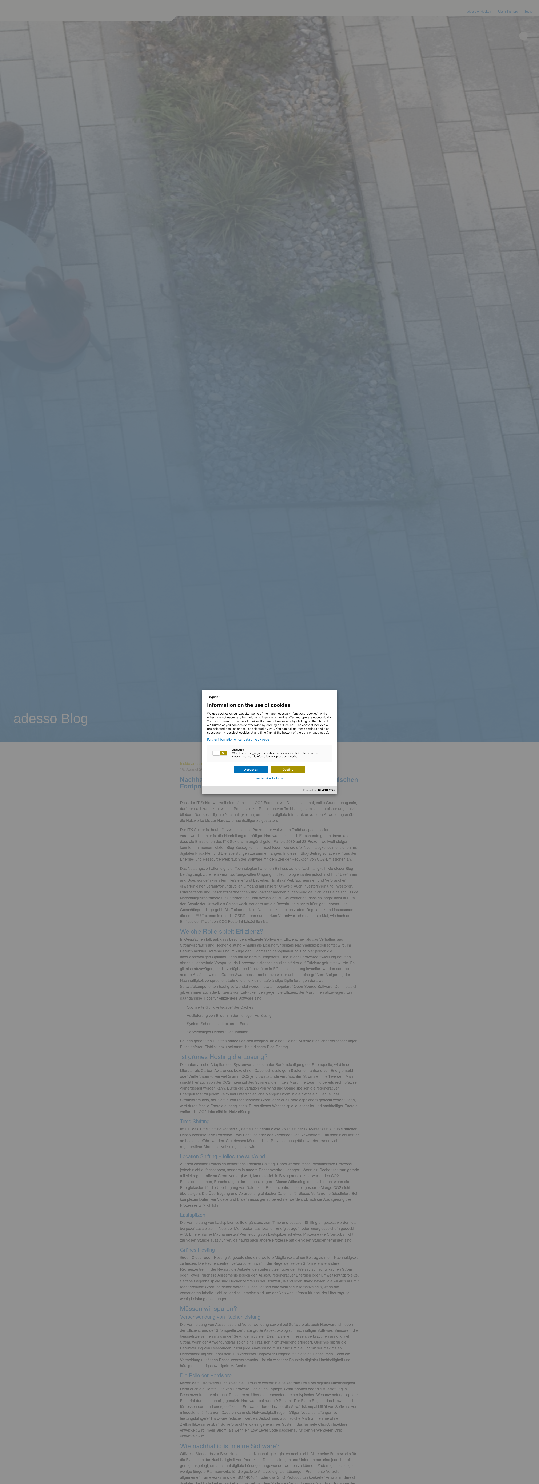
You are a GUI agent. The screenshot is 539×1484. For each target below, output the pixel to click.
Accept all (251, 769)
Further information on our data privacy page (238, 739)
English (212, 697)
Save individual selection (269, 778)
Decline (288, 769)
